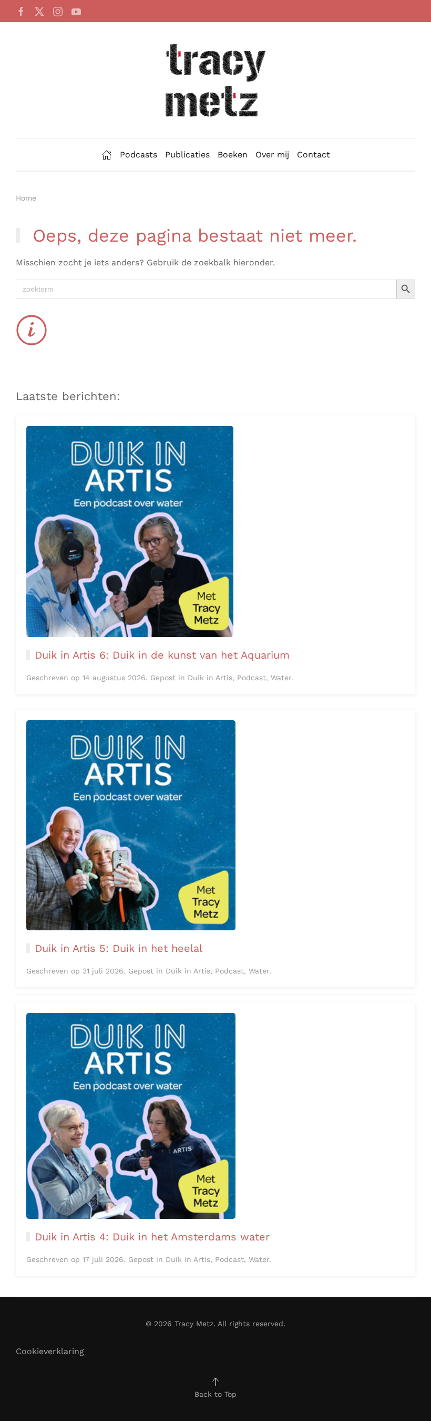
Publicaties (187, 155)
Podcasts (138, 155)
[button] (215, 1381)
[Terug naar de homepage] (215, 80)
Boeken (233, 155)
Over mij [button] (272, 155)
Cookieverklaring (50, 1351)
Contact (313, 155)
